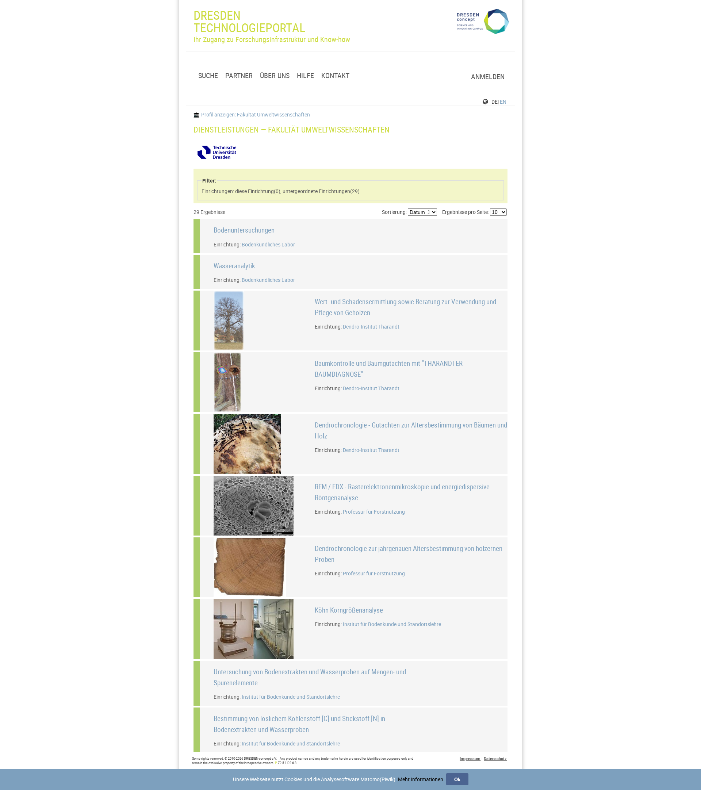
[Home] (483, 21)
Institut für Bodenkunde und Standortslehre (392, 624)
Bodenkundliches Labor (268, 244)
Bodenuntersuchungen (244, 229)
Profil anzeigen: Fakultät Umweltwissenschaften (255, 114)
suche (208, 75)
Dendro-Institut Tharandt (371, 326)
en (503, 101)
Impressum (470, 758)
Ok (457, 779)
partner (239, 75)
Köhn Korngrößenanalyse (349, 609)
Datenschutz (495, 758)
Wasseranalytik (234, 265)
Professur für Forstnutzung (374, 511)
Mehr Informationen (420, 779)
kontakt (335, 75)
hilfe (305, 75)
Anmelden (488, 76)
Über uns (275, 75)
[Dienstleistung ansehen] (243, 347)
